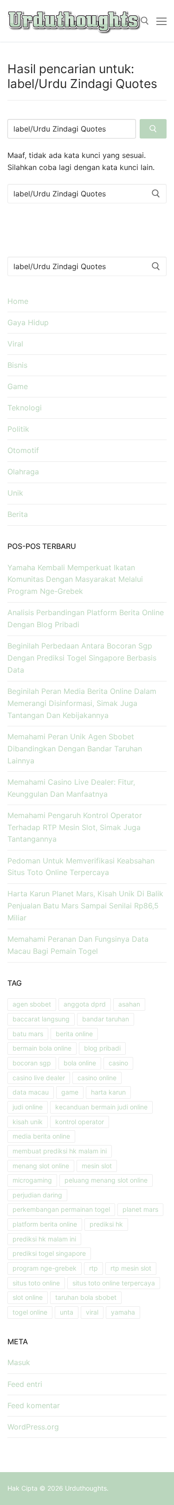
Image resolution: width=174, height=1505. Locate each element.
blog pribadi (102, 1048)
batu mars (28, 1034)
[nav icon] (161, 21)
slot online (28, 1297)
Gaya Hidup (28, 322)
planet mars (140, 1209)
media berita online (41, 1136)
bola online (80, 1063)
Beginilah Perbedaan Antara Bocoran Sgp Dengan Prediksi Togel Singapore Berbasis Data (81, 657)
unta (66, 1312)
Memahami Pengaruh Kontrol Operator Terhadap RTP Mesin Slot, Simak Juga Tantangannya (74, 827)
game (69, 1092)
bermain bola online (42, 1048)
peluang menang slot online (106, 1180)
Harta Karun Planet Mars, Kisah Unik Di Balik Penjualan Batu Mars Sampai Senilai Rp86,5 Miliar (85, 905)
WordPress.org (33, 1426)
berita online (74, 1034)
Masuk (18, 1362)
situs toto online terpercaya (113, 1283)
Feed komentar (33, 1405)
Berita (17, 514)
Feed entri (24, 1384)
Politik (18, 429)
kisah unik (28, 1122)
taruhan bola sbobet (85, 1297)
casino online (96, 1078)
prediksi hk (106, 1224)
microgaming (32, 1180)
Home (17, 301)
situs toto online (36, 1283)
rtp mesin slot (130, 1268)
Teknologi (24, 407)
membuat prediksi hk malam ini (60, 1151)
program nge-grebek (45, 1268)
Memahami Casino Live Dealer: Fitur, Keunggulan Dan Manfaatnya (71, 788)
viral (92, 1312)
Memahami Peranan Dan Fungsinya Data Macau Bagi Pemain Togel (77, 945)
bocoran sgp (32, 1063)
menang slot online (41, 1166)
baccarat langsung (41, 1019)
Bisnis (17, 365)
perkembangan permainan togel (61, 1209)
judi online (28, 1107)
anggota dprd (85, 1004)
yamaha (123, 1312)
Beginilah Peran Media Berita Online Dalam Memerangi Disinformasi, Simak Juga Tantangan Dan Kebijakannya (81, 703)
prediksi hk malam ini (44, 1239)
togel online (30, 1312)
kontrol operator (79, 1122)
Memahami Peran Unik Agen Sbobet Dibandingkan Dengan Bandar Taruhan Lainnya (74, 748)
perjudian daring (37, 1195)
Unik (15, 492)
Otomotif (23, 450)
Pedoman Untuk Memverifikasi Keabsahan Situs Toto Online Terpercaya (81, 866)
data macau (31, 1092)
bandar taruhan (105, 1019)
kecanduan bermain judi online (101, 1107)
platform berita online (45, 1224)
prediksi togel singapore (49, 1253)
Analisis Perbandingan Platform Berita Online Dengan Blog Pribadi (85, 618)
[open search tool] (145, 21)
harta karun (108, 1092)
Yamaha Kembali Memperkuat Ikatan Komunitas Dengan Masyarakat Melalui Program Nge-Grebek (75, 579)
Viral (15, 343)
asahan (129, 1004)
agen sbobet (32, 1004)
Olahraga (23, 471)
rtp (93, 1268)
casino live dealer (39, 1078)
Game (17, 386)
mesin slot (97, 1166)
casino (118, 1063)
